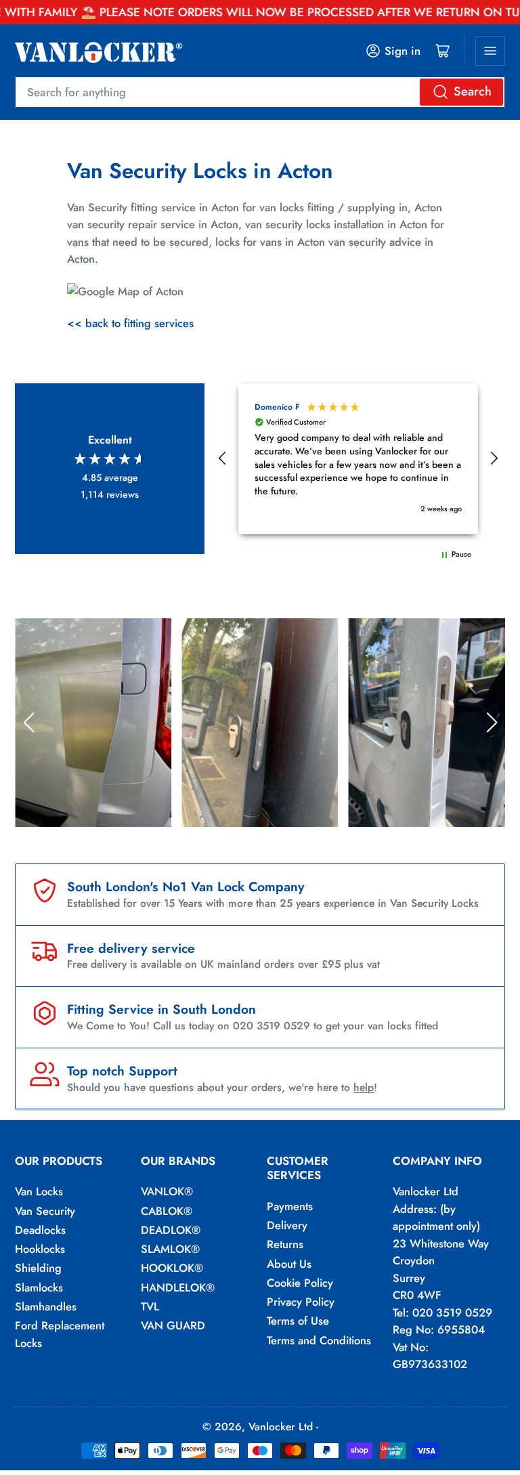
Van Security (45, 1211)
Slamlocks (39, 1287)
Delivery (287, 1225)
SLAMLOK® (170, 1249)
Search (473, 91)
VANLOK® (167, 1191)
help (363, 1087)
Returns (285, 1244)
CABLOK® (166, 1211)
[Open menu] (490, 51)
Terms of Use (298, 1320)
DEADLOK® (170, 1230)
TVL (150, 1306)
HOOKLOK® (172, 1268)
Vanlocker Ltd (280, 1426)
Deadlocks (40, 1230)
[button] (223, 458)
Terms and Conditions (319, 1340)
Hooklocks (40, 1249)
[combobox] (260, 92)
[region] (358, 459)
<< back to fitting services (130, 323)
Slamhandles (46, 1306)
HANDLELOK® (178, 1287)
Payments (290, 1206)
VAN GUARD (173, 1325)
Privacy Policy (300, 1302)
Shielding (38, 1268)
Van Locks (39, 1191)
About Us (289, 1264)
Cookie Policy (300, 1283)
